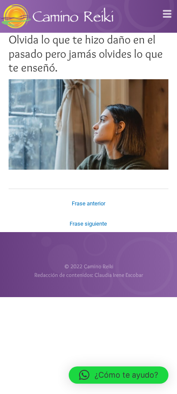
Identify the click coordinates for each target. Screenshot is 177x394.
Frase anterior (88, 203)
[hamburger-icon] (167, 14)
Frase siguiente (88, 223)
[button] (118, 375)
